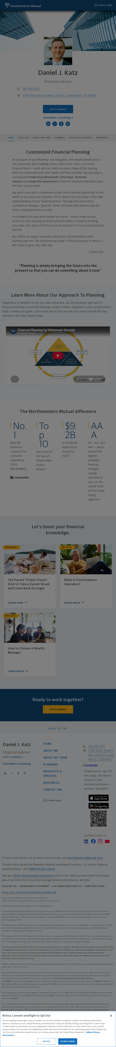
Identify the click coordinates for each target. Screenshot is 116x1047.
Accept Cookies (67, 1041)
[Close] (111, 1015)
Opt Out (46, 1041)
